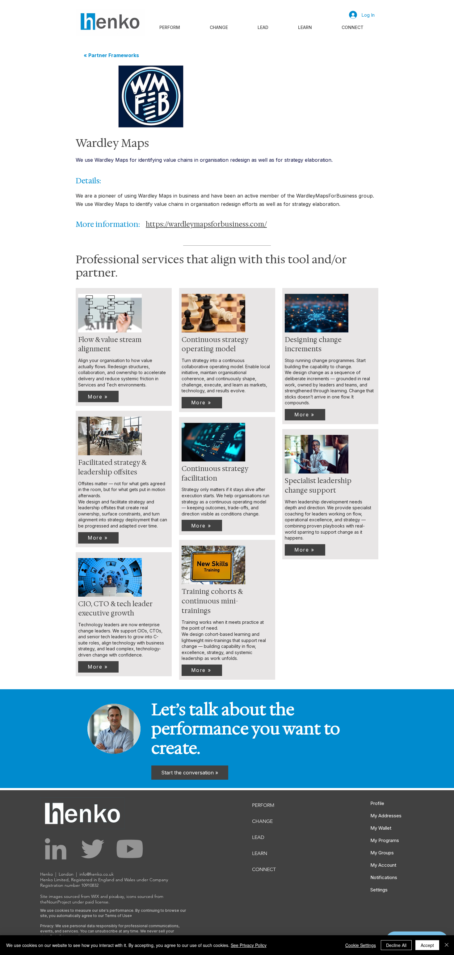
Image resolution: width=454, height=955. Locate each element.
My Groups (382, 853)
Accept (427, 945)
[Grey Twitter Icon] (92, 848)
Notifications (383, 877)
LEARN (259, 853)
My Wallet (380, 828)
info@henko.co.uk (96, 874)
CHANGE (262, 821)
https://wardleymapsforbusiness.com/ (206, 224)
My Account (383, 865)
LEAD (258, 837)
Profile (377, 803)
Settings (379, 890)
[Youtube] (129, 848)
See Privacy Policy (249, 945)
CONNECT (264, 869)
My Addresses (385, 816)
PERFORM (263, 805)
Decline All (396, 945)
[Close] (446, 945)
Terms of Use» (118, 915)
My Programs (384, 840)
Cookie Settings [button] (360, 945)
